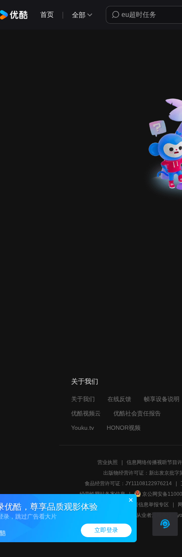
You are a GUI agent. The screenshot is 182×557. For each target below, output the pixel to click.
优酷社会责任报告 (137, 413)
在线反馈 (119, 399)
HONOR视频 (124, 427)
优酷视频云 (86, 413)
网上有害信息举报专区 (143, 505)
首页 (47, 14)
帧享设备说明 (161, 399)
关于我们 (83, 399)
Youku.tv (82, 427)
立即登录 (106, 530)
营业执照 (107, 462)
